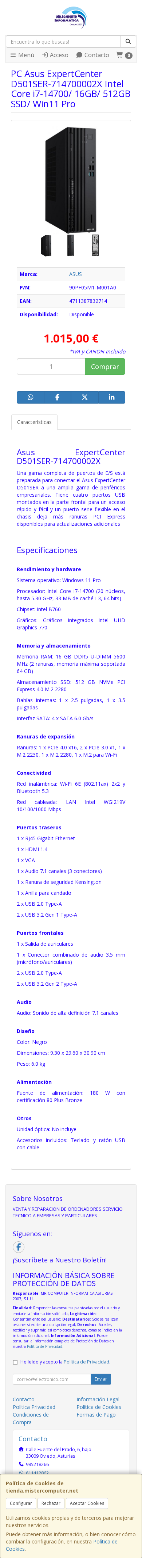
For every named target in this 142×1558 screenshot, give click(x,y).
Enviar (101, 1379)
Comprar (105, 366)
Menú (25, 55)
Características (34, 421)
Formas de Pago (96, 1414)
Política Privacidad (34, 1406)
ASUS (75, 274)
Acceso (58, 55)
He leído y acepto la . (65, 1362)
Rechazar (51, 1503)
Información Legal (97, 1399)
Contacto (96, 55)
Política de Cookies (98, 1406)
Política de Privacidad (44, 1346)
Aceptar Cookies (87, 1503)
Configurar (21, 1503)
